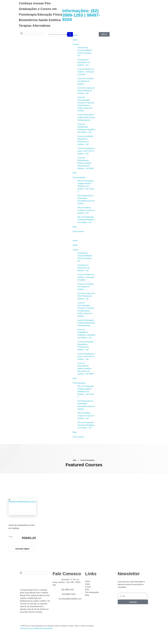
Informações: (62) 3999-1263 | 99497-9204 (81, 15)
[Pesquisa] (70, 34)
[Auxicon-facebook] (115, 15)
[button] (84, 236)
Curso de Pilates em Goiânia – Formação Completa (85, 71)
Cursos (76, 44)
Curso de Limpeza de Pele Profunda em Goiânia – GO (86, 90)
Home (75, 35)
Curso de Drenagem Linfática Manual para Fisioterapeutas (86, 117)
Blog (74, 227)
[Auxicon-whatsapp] (121, 15)
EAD (75, 173)
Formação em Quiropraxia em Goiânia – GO (83, 62)
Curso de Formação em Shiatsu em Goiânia (85, 81)
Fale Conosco (78, 231)
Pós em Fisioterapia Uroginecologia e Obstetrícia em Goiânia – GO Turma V (85, 186)
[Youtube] (108, 15)
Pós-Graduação (79, 177)
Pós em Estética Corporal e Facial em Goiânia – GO (86, 210)
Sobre (75, 40)
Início (74, 460)
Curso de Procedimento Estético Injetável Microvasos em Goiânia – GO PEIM (85, 163)
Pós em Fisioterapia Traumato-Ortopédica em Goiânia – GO (86, 219)
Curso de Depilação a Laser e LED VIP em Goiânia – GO (86, 151)
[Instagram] (127, 15)
